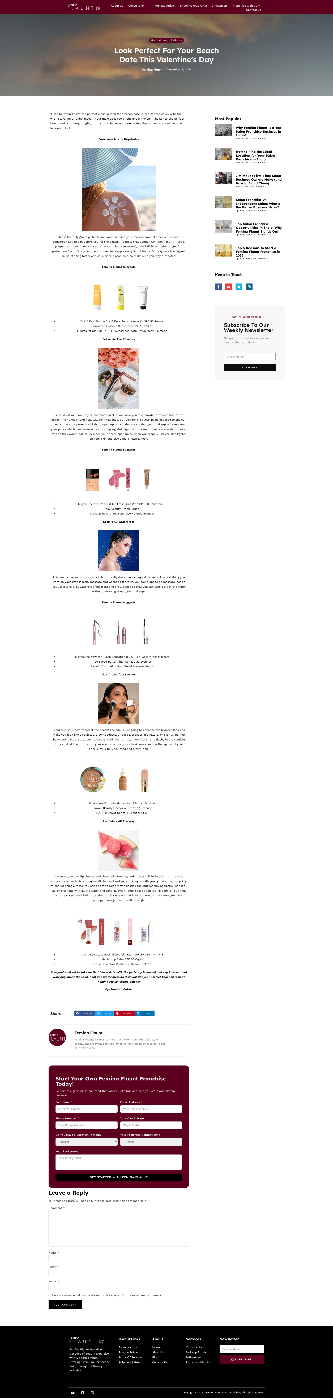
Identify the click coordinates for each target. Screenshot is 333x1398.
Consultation (137, 5)
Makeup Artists (165, 5)
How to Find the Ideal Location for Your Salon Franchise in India (255, 155)
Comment (57, 1208)
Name (54, 1252)
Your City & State (132, 1118)
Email (53, 1267)
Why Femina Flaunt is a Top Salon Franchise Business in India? (258, 131)
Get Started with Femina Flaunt (119, 1177)
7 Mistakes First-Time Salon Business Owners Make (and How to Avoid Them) (259, 179)
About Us (117, 5)
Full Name (63, 1102)
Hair (154, 40)
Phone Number (66, 1118)
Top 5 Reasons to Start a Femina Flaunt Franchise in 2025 (258, 251)
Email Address (130, 1102)
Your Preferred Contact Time (140, 1134)
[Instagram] (92, 1392)
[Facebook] (82, 1392)
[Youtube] (72, 1392)
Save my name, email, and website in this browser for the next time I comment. (107, 1295)
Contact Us (253, 9)
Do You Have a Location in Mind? (78, 1134)
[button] (84, 1013)
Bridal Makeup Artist (193, 5)
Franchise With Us (245, 5)
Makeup (163, 40)
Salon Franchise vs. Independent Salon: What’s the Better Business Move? (258, 203)
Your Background (67, 1151)
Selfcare (176, 40)
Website (54, 1281)
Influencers (220, 5)
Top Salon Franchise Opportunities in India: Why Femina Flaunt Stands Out (259, 227)
